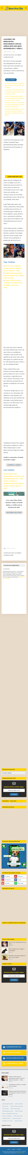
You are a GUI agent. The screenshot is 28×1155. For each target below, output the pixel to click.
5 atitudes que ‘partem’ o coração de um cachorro (17, 1085)
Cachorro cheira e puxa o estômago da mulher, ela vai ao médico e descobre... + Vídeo (17, 1078)
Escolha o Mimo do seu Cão (15, 1058)
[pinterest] (20, 876)
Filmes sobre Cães (18, 1116)
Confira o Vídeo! (14, 465)
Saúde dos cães (18, 1120)
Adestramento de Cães (7, 1103)
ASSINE (13, 1149)
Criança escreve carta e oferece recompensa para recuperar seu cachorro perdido (14, 92)
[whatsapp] (20, 883)
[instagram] (8, 879)
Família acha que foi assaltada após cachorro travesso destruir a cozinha (14, 85)
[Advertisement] (14, 3)
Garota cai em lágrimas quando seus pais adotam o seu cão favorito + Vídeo (13, 268)
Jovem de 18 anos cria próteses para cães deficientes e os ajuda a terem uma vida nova (14, 104)
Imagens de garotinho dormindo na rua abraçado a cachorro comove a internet (17, 1092)
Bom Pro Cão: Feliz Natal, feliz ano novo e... (17, 943)
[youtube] (8, 883)
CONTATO (19, 1149)
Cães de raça (5, 1108)
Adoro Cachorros (19, 1103)
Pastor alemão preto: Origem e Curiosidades (16, 949)
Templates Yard (20, 1152)
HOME (8, 1149)
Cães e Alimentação (15, 1108)
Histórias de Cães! (14, 512)
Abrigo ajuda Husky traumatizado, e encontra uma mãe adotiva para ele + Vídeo (14, 476)
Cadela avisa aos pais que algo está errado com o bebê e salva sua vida (14, 275)
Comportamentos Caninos (14, 1064)
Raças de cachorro (17, 1118)
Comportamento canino (7, 1111)
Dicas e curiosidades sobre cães (9, 1113)
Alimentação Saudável (13, 1052)
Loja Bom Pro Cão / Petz (13, 1047)
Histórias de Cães (11, 548)
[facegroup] (20, 879)
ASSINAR (14, 794)
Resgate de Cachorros (7, 1120)
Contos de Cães (18, 1111)
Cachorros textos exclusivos (16, 1106)
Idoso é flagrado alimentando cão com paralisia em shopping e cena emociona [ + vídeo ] (14, 98)
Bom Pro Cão (8, 51)
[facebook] (8, 876)
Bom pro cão (5, 1106)
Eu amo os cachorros (7, 1116)
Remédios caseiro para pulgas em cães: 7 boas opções (17, 956)
